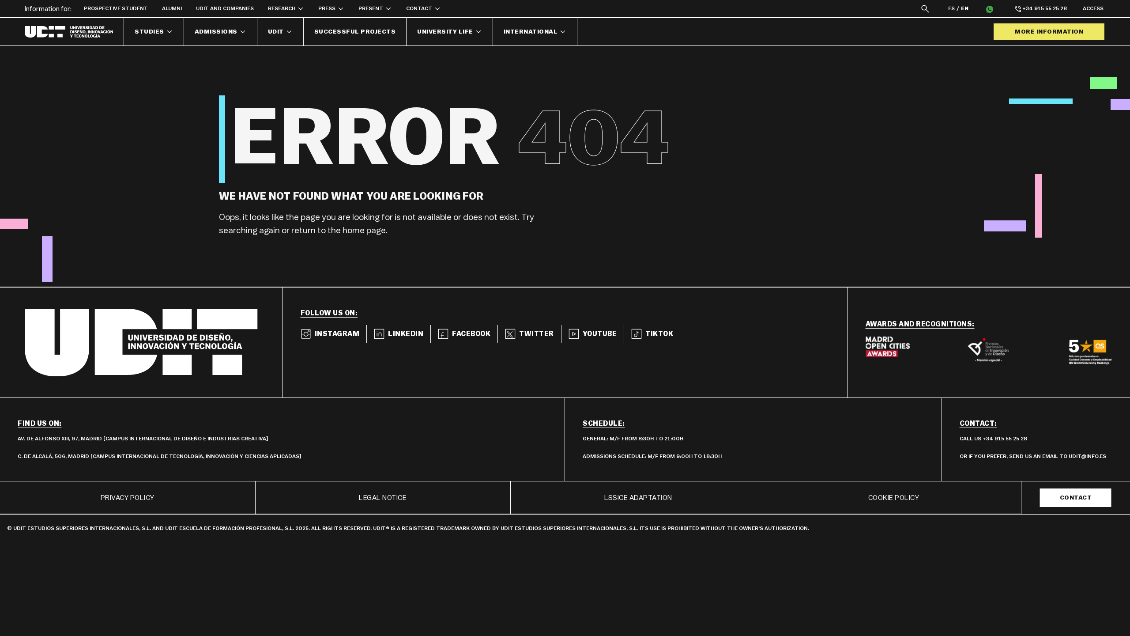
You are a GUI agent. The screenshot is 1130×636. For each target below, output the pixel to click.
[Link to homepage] (74, 31)
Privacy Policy (127, 497)
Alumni (172, 8)
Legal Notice (383, 497)
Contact (1076, 498)
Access (1093, 8)
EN (964, 8)
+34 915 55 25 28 (1044, 8)
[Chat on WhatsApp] (989, 9)
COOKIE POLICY (893, 497)
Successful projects (355, 32)
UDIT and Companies (225, 8)
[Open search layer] (925, 8)
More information (1049, 32)
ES (951, 8)
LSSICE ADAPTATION (638, 497)
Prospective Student (116, 8)
